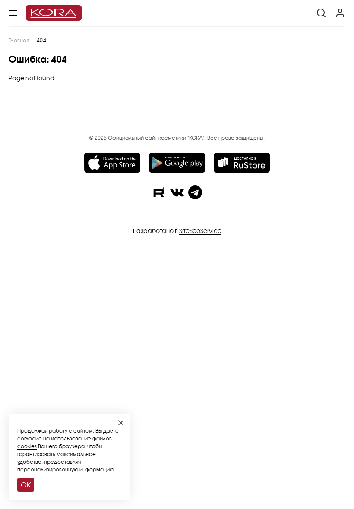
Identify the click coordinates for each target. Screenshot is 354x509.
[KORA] (54, 13)
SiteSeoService (200, 230)
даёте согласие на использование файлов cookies (68, 438)
